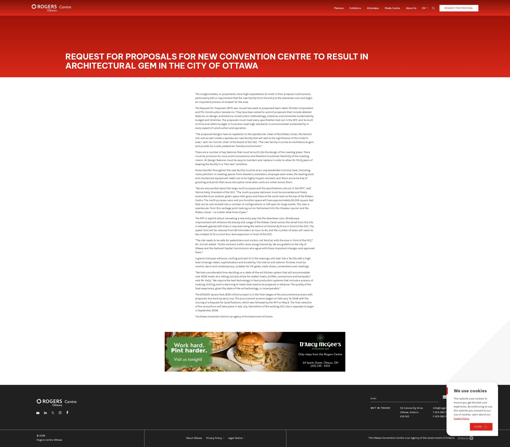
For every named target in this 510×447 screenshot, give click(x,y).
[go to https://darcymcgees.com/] (255, 352)
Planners (339, 8)
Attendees (373, 8)
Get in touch (380, 408)
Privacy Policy (214, 438)
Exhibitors (355, 8)
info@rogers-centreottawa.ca (450, 408)
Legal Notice (235, 438)
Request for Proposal (459, 8)
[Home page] (51, 7)
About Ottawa (194, 438)
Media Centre (392, 8)
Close (478, 426)
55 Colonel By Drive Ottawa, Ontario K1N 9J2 (411, 412)
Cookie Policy (461, 418)
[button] (424, 7)
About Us (411, 8)
